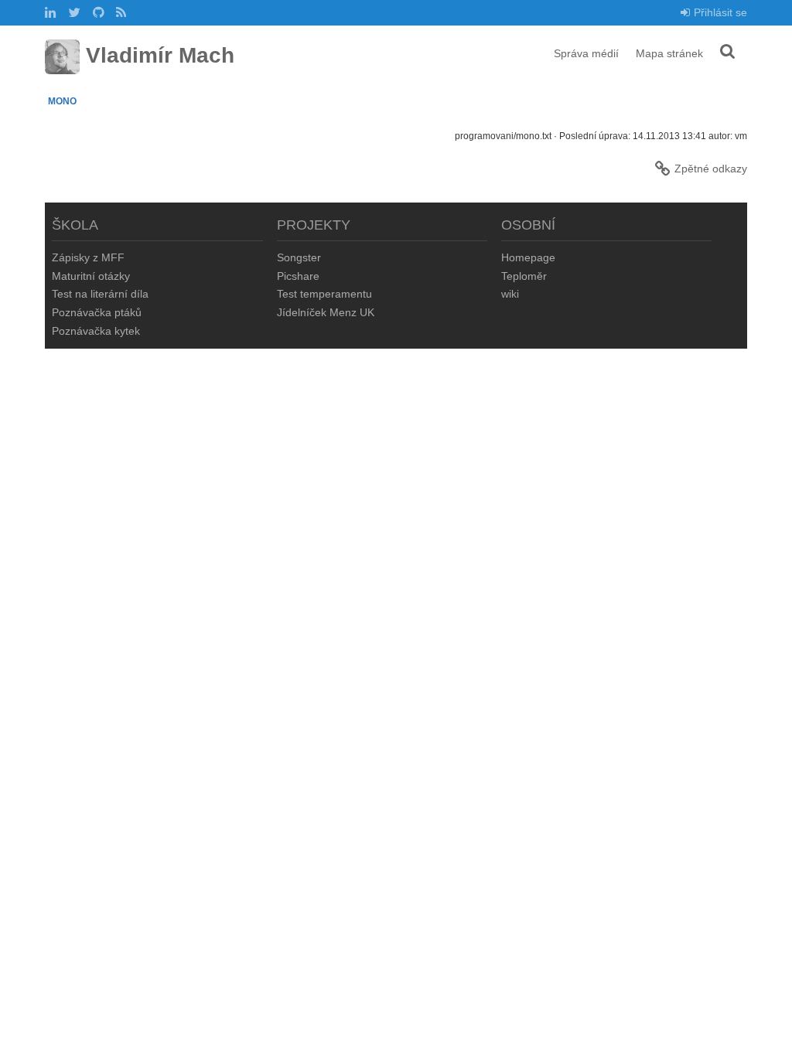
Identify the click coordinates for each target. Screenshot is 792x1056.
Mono (62, 101)
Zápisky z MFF (88, 257)
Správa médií (586, 53)
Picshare (298, 276)
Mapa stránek (669, 53)
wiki (510, 294)
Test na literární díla (100, 294)
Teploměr (524, 276)
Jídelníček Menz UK (325, 312)
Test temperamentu (324, 294)
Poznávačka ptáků (97, 312)
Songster (299, 257)
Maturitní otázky (91, 276)
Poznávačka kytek (96, 331)
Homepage (528, 257)
